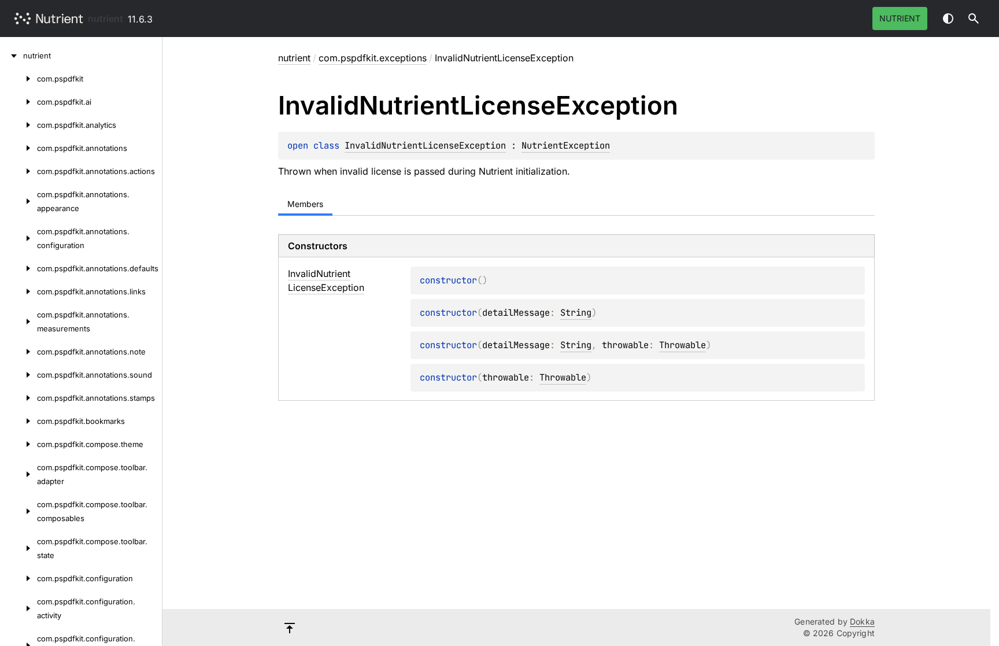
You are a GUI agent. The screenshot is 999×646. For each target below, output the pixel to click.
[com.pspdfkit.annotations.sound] (18, 374)
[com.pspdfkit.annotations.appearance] (18, 201)
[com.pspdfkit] (18, 78)
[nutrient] (11, 55)
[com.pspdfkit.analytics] (18, 124)
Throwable (682, 345)
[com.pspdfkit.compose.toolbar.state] (18, 548)
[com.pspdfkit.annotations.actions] (18, 171)
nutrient (105, 18)
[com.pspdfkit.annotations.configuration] (18, 238)
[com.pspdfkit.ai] (18, 101)
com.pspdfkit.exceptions (373, 58)
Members (305, 204)
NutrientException (565, 145)
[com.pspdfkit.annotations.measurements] (18, 321)
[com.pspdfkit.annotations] (18, 148)
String (575, 313)
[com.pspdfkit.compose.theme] (18, 444)
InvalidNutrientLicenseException (425, 145)
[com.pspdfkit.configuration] (18, 578)
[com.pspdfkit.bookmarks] (18, 421)
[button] (973, 18)
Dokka (862, 621)
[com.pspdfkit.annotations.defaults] (18, 268)
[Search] (973, 18)
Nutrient (899, 18)
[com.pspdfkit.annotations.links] (18, 291)
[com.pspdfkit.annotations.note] (18, 351)
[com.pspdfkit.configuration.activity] (18, 608)
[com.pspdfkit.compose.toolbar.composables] (18, 511)
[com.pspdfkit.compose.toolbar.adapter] (18, 474)
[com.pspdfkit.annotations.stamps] (18, 397)
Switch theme (948, 18)
